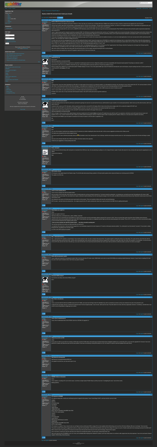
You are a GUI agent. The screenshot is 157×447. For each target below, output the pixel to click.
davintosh (45, 148)
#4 (151, 99)
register (47, 17)
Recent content (9, 28)
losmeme (44, 22)
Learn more (7, 23)
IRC (8, 14)
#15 (151, 336)
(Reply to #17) (55, 394)
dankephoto (45, 57)
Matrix (9, 15)
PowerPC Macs (55, 10)
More (39, 61)
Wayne (7, 81)
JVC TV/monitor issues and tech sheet (14, 55)
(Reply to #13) (56, 316)
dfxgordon (8, 68)
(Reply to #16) (55, 375)
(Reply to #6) (56, 169)
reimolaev (7, 71)
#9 (151, 208)
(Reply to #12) (56, 297)
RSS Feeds (8, 89)
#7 (151, 169)
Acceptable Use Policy (10, 92)
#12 (151, 274)
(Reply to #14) (56, 336)
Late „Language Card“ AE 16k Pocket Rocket (15, 53)
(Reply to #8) (56, 208)
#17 (151, 375)
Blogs (7, 86)
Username (7, 33)
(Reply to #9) (56, 235)
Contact (150, 8)
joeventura (8, 77)
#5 (151, 125)
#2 (151, 55)
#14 (151, 316)
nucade (7, 74)
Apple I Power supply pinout (12, 56)
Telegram (9, 21)
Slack (9, 20)
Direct (19, 48)
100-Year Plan (145, 8)
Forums (9, 8)
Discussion (48, 10)
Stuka (44, 191)
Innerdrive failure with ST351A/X (12, 79)
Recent (13, 8)
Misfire (9, 18)
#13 (151, 297)
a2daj (43, 256)
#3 (151, 79)
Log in (43, 17)
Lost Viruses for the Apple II (12, 58)
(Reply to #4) (56, 125)
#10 (151, 235)
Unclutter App (25, 48)
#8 (151, 188)
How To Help (138, 8)
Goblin (7, 73)
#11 (151, 254)
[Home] (13, 6)
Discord (9, 17)
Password (7, 36)
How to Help (22, 109)
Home (6, 8)
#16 (151, 355)
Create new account (10, 39)
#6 (151, 146)
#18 (151, 394)
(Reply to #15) (55, 355)
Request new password (11, 41)
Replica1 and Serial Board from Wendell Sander (16, 60)
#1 (151, 20)
